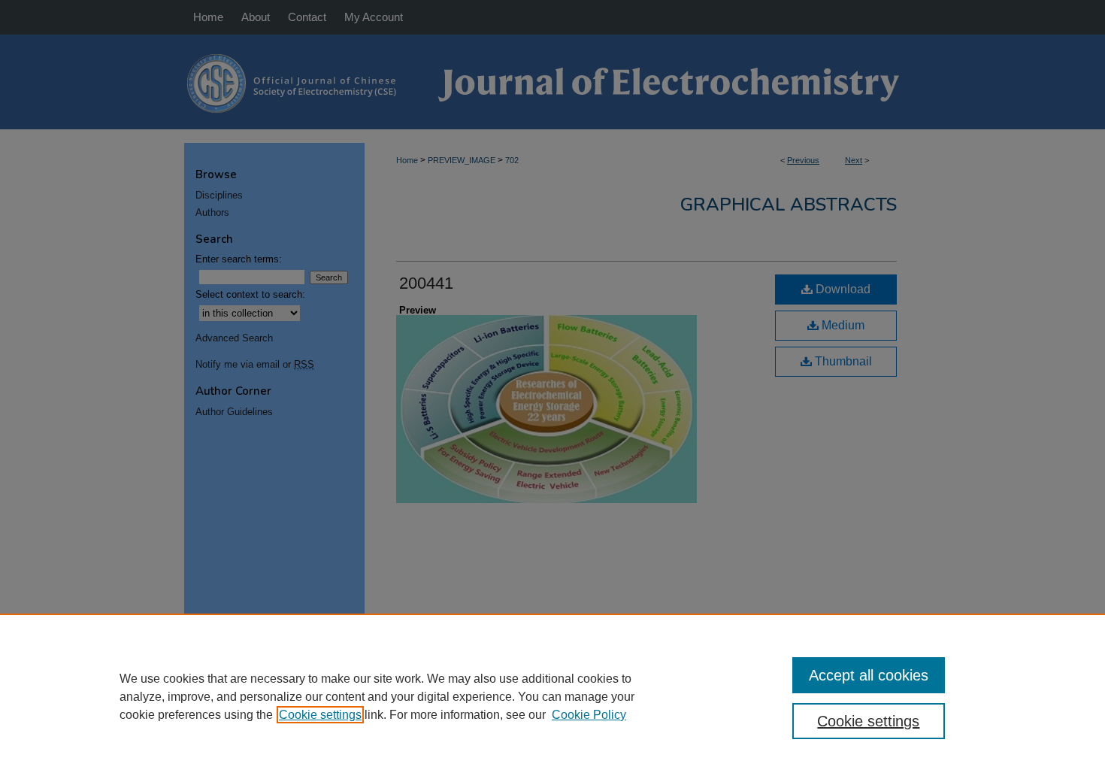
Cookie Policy (589, 714)
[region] (552, 696)
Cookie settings (320, 714)
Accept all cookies (868, 675)
